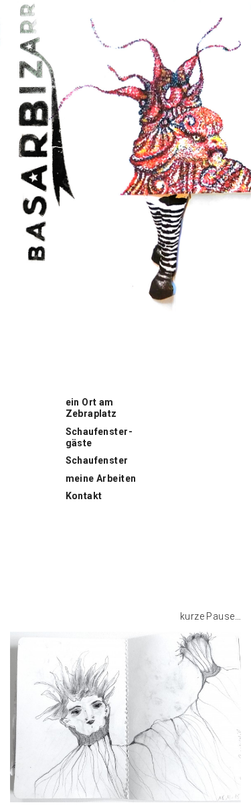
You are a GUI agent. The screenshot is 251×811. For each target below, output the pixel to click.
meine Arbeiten (101, 478)
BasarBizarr (27, 7)
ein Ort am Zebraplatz (91, 408)
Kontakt (84, 495)
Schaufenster (97, 460)
